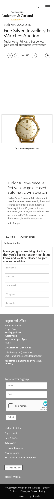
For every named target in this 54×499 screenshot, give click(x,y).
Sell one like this (12, 243)
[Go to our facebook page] (7, 482)
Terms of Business (13, 448)
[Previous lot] (16, 55)
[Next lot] (34, 55)
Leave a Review (13, 468)
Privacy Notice (11, 453)
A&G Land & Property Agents (20, 457)
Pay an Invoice (11, 433)
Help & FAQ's (11, 438)
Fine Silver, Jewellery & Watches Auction (27, 33)
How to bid (9, 236)
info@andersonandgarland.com (26, 356)
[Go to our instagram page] (20, 482)
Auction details (28, 236)
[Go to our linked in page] (13, 482)
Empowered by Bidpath (28, 496)
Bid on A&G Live (12, 443)
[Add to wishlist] (47, 55)
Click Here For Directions (17, 347)
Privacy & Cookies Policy (32, 491)
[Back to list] (10, 55)
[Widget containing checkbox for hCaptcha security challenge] (28, 405)
